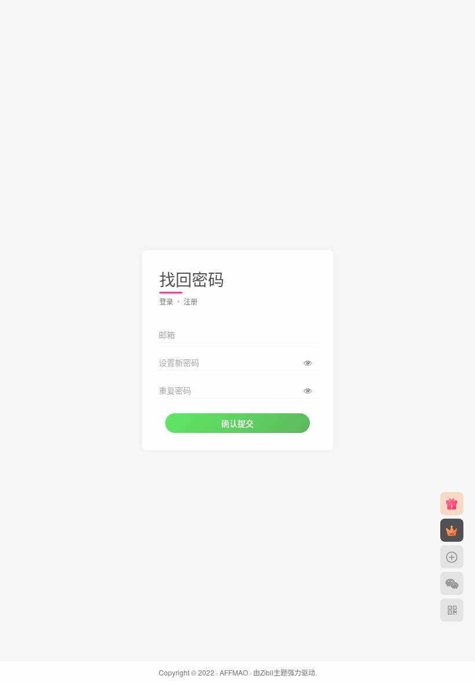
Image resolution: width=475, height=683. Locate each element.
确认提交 (237, 423)
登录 (166, 301)
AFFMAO (234, 672)
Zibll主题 (273, 672)
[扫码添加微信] (451, 583)
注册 (191, 301)
